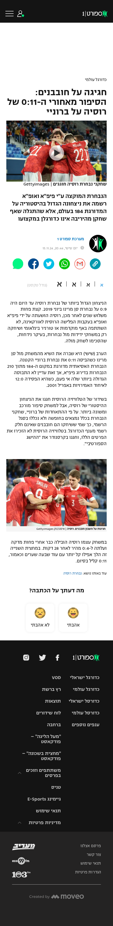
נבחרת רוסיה (72, 573)
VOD (56, 677)
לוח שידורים (48, 712)
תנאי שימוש (48, 810)
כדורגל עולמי (96, 80)
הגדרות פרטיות (88, 872)
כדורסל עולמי (85, 712)
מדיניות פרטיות (45, 822)
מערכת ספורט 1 (70, 239)
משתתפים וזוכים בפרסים (43, 773)
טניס (56, 787)
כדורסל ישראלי (84, 701)
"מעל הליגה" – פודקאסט (46, 739)
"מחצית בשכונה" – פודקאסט (41, 756)
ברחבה (54, 724)
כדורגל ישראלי (84, 677)
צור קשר (94, 855)
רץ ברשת (51, 689)
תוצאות (53, 701)
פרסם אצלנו (90, 846)
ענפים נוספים (85, 724)
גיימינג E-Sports (44, 798)
